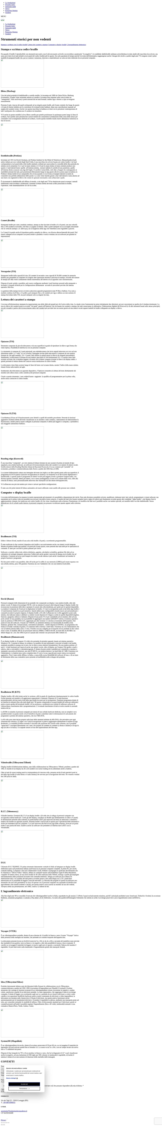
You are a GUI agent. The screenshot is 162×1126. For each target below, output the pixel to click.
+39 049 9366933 (9, 1102)
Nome (4, 1066)
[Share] (4, 1122)
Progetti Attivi (10, 5)
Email (3, 1073)
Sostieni (8, 13)
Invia (3, 1090)
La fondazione (10, 3)
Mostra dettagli (11, 1078)
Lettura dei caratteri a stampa (38, 45)
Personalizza (23, 1088)
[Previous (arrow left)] (2, 1124)
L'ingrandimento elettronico (76, 45)
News (7, 9)
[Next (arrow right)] (4, 1124)
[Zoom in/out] (8, 1122)
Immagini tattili (10, 7)
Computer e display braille (57, 45)
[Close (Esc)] (2, 1122)
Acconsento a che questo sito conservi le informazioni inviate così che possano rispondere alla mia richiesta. (45, 1086)
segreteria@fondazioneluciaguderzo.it (14, 1111)
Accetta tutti (24, 1084)
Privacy (3, 1120)
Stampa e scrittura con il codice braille (14, 45)
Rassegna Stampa (11, 11)
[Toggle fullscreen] (6, 1122)
